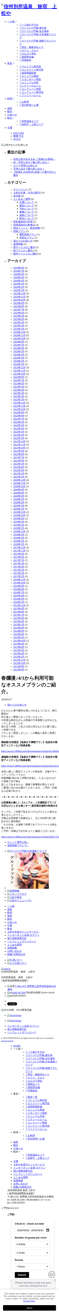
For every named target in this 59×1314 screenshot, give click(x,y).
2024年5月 (18, 351)
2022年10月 (19, 409)
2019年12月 (19, 512)
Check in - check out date (29, 1223)
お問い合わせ (14, 951)
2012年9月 (18, 666)
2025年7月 (18, 309)
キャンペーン (20, 189)
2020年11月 (19, 483)
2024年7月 (18, 345)
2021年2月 (18, 473)
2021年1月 (18, 476)
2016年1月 (18, 602)
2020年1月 (18, 509)
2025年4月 (18, 319)
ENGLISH (18, 133)
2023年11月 (19, 370)
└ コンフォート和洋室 (31, 92)
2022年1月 (18, 438)
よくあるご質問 (21, 199)
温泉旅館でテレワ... (17, 845)
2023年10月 (19, 374)
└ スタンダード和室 (30, 79)
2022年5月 (18, 425)
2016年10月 (19, 583)
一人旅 (11, 21)
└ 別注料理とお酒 (29, 105)
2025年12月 (19, 293)
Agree (29, 1308)
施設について (26, 205)
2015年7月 (18, 615)
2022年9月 (18, 412)
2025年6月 (18, 313)
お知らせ (12, 114)
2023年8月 (18, 377)
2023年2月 (18, 396)
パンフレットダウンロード (21, 941)
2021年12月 (19, 441)
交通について (26, 202)
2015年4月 (18, 621)
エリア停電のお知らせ (25, 165)
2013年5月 (18, 650)
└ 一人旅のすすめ (29, 24)
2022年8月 (18, 415)
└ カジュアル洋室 (29, 82)
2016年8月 (18, 589)
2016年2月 (18, 599)
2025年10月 (19, 300)
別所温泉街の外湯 (23, 221)
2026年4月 (18, 280)
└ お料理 (24, 102)
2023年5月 (18, 386)
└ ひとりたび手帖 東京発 (32, 28)
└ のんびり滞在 (27, 53)
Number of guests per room (30, 1237)
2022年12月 (19, 403)
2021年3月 (18, 470)
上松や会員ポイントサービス (23, 932)
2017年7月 (18, 560)
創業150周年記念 (16, 954)
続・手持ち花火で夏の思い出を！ (31, 162)
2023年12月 (19, 367)
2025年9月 (18, 303)
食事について (26, 212)
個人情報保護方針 (17, 938)
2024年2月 (18, 361)
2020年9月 (18, 489)
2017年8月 (18, 557)
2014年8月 (18, 631)
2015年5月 (18, 618)
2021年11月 (19, 444)
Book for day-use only (34, 1281)
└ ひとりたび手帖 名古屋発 (34, 31)
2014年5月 (18, 637)
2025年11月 (19, 296)
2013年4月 (18, 653)
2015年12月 (19, 605)
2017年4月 (18, 566)
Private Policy (29, 1301)
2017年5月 (18, 563)
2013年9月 (18, 644)
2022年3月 (18, 431)
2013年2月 (18, 656)
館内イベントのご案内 (25, 253)
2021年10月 (19, 448)
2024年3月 (18, 358)
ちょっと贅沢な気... (17, 842)
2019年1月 (18, 528)
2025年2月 (18, 325)
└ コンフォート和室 (30, 89)
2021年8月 (18, 454)
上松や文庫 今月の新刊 (26, 192)
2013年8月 (18, 647)
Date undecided (31, 1286)
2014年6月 (18, 634)
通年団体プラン (27, 234)
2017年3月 (18, 570)
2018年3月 (18, 538)
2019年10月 (19, 515)
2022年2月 (18, 435)
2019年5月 (18, 521)
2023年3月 (18, 393)
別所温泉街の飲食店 (24, 224)
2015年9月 (18, 608)
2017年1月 (18, 576)
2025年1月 (18, 329)
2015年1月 (18, 624)
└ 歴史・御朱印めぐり (31, 47)
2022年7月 (18, 419)
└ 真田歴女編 (26, 57)
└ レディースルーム (30, 85)
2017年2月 (18, 573)
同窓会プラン (26, 237)
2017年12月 (19, 547)
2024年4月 (18, 354)
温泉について (26, 215)
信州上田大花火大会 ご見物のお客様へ (34, 159)
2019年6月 (18, 518)
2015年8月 (18, 611)
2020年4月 (18, 502)
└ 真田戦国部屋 (27, 73)
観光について (26, 218)
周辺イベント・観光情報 (26, 228)
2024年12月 (19, 332)
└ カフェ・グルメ (29, 50)
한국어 (17, 139)
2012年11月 (19, 660)
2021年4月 (18, 467)
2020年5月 (18, 499)
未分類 (17, 196)
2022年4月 (18, 428)
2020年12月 (19, 480)
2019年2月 (18, 525)
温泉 (9, 108)
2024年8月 (18, 341)
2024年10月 (19, 338)
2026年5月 (18, 277)
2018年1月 (18, 544)
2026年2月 (18, 287)
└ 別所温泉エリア (29, 121)
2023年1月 (18, 399)
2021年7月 (18, 457)
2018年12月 (19, 531)
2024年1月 (18, 364)
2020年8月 (18, 493)
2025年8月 (18, 306)
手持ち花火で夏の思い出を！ (29, 168)
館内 (9, 111)
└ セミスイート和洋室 (31, 69)
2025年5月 (18, 316)
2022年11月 (19, 406)
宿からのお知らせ (23, 241)
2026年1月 (18, 290)
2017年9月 (18, 554)
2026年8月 (18, 268)
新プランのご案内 (23, 250)
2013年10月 (19, 640)
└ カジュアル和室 (29, 76)
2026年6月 (18, 274)
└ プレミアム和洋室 (30, 66)
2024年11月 (19, 335)
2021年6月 (18, 460)
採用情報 (18, 244)
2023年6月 (18, 383)
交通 (9, 127)
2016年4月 (18, 595)
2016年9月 (18, 586)
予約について (26, 208)
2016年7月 (18, 592)
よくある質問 (14, 944)
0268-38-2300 (19, 992)
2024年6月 (18, 348)
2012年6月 (18, 669)
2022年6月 (18, 422)
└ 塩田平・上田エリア (31, 124)
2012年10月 (19, 663)
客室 (10, 63)
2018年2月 (18, 541)
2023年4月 (18, 390)
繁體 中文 (18, 136)
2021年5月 (18, 464)
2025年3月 (18, 322)
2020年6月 (18, 496)
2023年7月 (18, 380)
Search (22, 1275)
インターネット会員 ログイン (23, 935)
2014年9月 (18, 628)
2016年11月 (19, 579)
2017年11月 (19, 550)
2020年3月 (18, 505)
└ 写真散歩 (25, 60)
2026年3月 (18, 284)
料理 (10, 98)
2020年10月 (19, 486)
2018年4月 (18, 534)
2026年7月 (18, 271)
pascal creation (7, 1041)
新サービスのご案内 (24, 247)
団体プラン (19, 231)
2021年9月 (18, 451)
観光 (10, 118)
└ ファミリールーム (30, 95)
